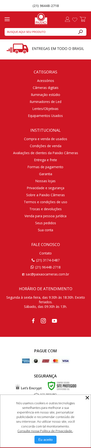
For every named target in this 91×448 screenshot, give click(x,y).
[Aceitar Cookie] (45, 440)
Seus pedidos (45, 223)
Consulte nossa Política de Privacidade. (45, 431)
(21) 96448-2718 (46, 5)
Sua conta (45, 230)
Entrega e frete (45, 160)
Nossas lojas (45, 181)
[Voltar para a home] (41, 18)
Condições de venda (45, 146)
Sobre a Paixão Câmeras (45, 195)
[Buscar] (80, 32)
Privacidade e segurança (45, 188)
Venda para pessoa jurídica (45, 216)
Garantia (45, 174)
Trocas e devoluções (45, 209)
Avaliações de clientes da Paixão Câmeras (45, 153)
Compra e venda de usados (45, 139)
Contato (45, 253)
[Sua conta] (67, 19)
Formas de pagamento (45, 167)
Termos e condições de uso (45, 202)
